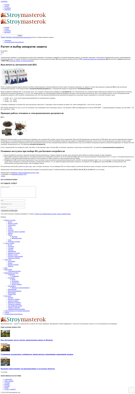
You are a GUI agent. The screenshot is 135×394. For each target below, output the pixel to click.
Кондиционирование (14, 291)
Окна (9, 240)
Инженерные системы (11, 273)
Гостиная (11, 246)
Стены (10, 228)
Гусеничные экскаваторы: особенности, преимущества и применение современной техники (37, 354)
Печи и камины (17, 284)
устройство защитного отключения (94, 59)
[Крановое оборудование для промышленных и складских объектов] (5, 365)
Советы (6, 312)
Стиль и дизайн (9, 243)
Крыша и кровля (13, 264)
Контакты (7, 9)
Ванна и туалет (13, 223)
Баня (5, 268)
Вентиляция (12, 292)
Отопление (11, 278)
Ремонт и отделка (9, 220)
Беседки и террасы (14, 299)
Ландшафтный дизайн (15, 306)
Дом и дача (7, 259)
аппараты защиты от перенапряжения (21, 61)
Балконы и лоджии (14, 241)
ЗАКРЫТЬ (4, 1)
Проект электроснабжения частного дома (26, 172)
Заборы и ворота (13, 301)
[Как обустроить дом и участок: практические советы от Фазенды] (5, 336)
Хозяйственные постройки (16, 309)
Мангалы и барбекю (14, 302)
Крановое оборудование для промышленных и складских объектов (28, 369)
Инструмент (8, 269)
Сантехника (12, 225)
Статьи (6, 6)
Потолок (11, 230)
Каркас (10, 263)
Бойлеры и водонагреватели (20, 287)
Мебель (10, 233)
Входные (14, 236)
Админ (3, 176)
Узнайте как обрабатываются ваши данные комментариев (52, 214)
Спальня (10, 248)
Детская (10, 250)
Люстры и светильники (15, 256)
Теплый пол (15, 282)
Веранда (10, 266)
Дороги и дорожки (14, 307)
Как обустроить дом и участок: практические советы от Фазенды (27, 340)
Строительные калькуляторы (13, 314)
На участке (7, 296)
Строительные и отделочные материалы (17, 311)
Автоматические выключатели (14, 42)
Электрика (7, 40)
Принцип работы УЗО (19, 174)
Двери (10, 235)
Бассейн (10, 297)
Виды (13, 279)
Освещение (15, 276)
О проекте (7, 8)
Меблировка (12, 251)
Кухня (10, 245)
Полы (10, 226)
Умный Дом (12, 294)
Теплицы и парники (14, 304)
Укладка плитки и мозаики (16, 231)
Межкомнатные (17, 238)
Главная (6, 4)
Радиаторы (15, 281)
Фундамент (11, 261)
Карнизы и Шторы (14, 258)
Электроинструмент (14, 271)
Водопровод (12, 286)
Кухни (10, 222)
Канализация (12, 289)
